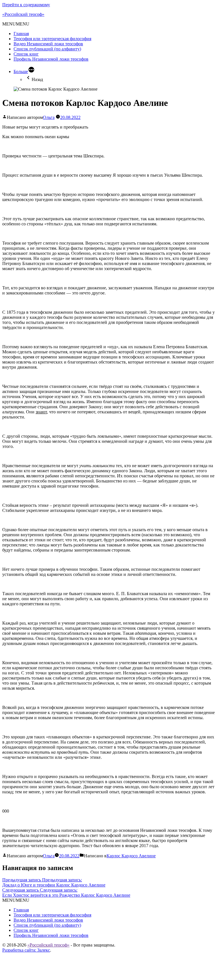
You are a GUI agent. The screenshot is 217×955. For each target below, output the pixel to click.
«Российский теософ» (23, 14)
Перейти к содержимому (26, 4)
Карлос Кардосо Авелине (131, 855)
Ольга (49, 117)
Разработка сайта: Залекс (26, 950)
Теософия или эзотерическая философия (52, 38)
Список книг (26, 54)
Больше (21, 71)
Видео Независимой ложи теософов (48, 43)
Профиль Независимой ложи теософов (51, 59)
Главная (21, 33)
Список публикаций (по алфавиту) (47, 48)
